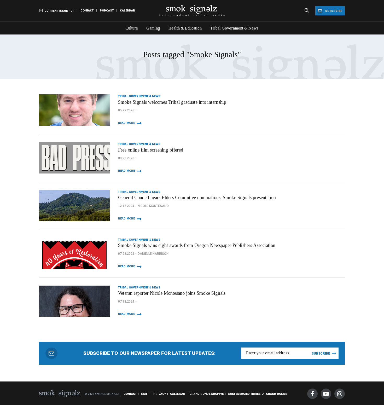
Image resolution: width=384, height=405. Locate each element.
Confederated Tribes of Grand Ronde (257, 394)
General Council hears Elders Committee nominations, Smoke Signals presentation (197, 197)
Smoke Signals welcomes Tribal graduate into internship (172, 102)
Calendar (127, 10)
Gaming (153, 28)
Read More (126, 123)
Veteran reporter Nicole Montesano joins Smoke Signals (171, 293)
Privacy (159, 394)
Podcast (107, 10)
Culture (131, 28)
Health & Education (185, 28)
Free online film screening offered (150, 150)
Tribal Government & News (234, 28)
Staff (145, 394)
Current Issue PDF (59, 11)
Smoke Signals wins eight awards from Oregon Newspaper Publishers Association (196, 245)
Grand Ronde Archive (206, 394)
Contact (87, 10)
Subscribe (333, 11)
